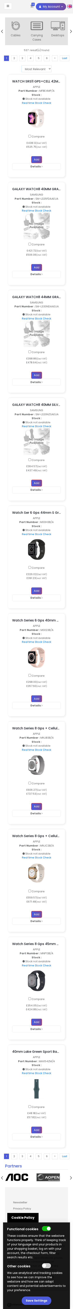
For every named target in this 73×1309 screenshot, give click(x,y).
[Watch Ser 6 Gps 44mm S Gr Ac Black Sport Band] (36, 549)
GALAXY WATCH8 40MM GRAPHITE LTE (36, 189)
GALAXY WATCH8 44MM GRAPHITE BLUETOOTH (36, 297)
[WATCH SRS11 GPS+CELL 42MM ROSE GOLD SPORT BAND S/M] (36, 118)
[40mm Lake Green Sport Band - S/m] (36, 1088)
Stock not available (37, 99)
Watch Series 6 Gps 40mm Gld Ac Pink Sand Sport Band (36, 620)
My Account (51, 7)
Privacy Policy (22, 1209)
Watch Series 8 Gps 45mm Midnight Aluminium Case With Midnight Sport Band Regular (36, 944)
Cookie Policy (22, 1217)
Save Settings (36, 1301)
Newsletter (20, 1202)
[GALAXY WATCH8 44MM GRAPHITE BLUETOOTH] (36, 334)
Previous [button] (2, 31)
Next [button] (71, 31)
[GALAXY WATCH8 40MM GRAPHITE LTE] (36, 226)
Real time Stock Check (36, 103)
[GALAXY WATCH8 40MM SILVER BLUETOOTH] (36, 441)
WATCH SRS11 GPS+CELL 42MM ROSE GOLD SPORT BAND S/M (36, 81)
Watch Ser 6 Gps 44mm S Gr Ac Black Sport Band (36, 512)
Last (64, 58)
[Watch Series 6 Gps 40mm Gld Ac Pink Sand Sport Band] (36, 657)
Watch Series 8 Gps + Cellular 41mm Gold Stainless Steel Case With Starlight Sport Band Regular (36, 836)
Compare (38, 136)
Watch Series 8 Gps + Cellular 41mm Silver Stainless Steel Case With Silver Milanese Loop (36, 728)
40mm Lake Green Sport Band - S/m (36, 1051)
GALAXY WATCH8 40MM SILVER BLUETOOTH (36, 404)
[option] (15, 29)
